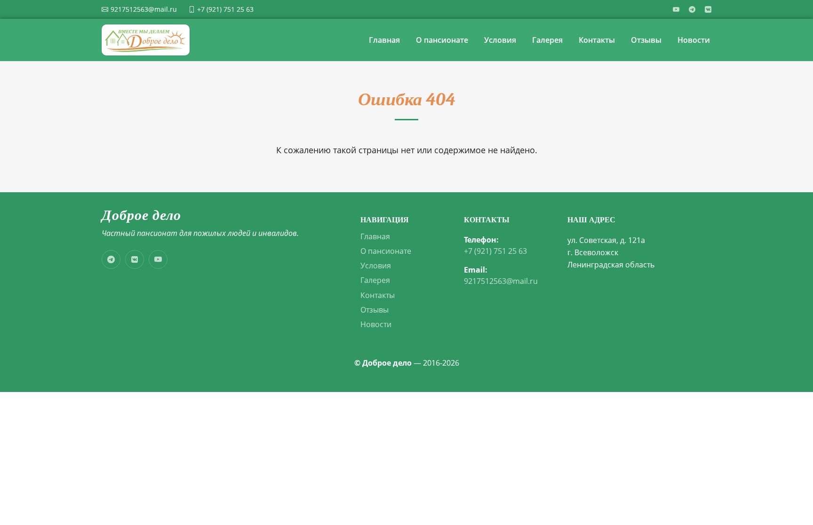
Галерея (547, 40)
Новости (694, 40)
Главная (384, 40)
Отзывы (646, 40)
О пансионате (442, 40)
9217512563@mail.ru (501, 281)
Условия (500, 40)
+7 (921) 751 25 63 (495, 251)
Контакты (597, 40)
